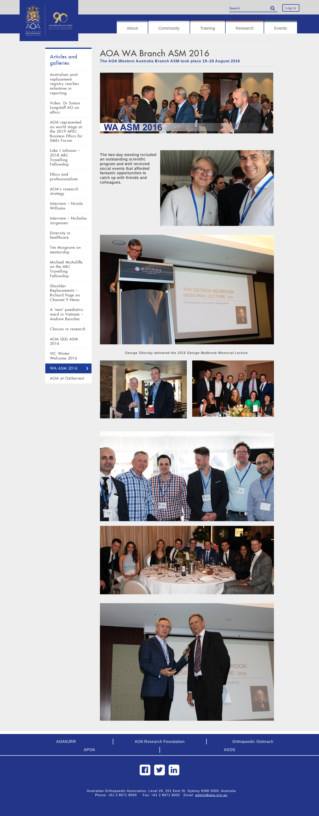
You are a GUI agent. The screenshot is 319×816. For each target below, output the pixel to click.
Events (280, 28)
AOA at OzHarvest (67, 378)
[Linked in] (174, 770)
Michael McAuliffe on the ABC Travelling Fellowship (66, 269)
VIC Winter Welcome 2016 (63, 356)
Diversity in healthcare (60, 235)
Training (207, 28)
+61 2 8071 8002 (167, 795)
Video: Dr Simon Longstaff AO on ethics (65, 108)
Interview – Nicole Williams (66, 206)
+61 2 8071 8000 (124, 795)
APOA (89, 750)
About (132, 28)
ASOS (229, 750)
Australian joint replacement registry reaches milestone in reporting (64, 84)
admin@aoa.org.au (211, 795)
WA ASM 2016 (64, 368)
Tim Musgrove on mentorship (65, 250)
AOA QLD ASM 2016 (64, 341)
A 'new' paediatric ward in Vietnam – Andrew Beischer (66, 314)
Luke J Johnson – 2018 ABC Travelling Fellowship (65, 157)
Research (245, 28)
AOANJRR (66, 742)
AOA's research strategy (64, 191)
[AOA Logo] (49, 6)
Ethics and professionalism (64, 177)
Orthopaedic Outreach (252, 742)
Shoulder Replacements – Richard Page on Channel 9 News (65, 293)
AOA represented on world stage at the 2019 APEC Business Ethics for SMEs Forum (66, 131)
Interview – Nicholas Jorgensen (68, 220)
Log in (291, 8)
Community (169, 28)
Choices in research (67, 329)
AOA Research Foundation (160, 742)
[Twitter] (159, 770)
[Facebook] (145, 770)
